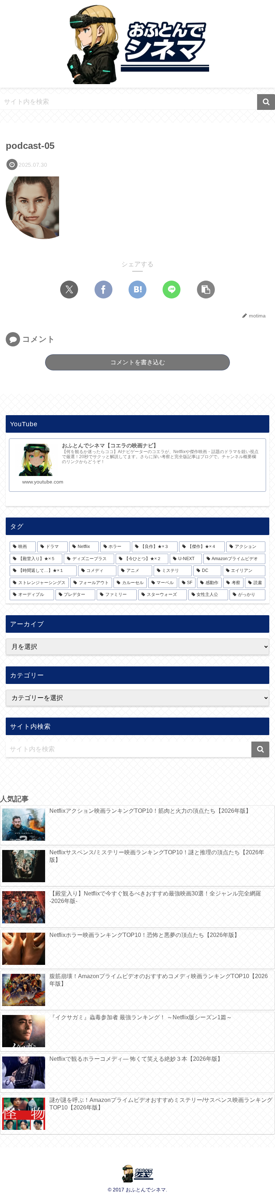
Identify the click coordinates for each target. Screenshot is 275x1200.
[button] (266, 102)
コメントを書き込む (137, 362)
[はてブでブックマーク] (137, 289)
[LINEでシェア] (171, 289)
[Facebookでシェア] (103, 289)
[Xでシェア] (69, 289)
